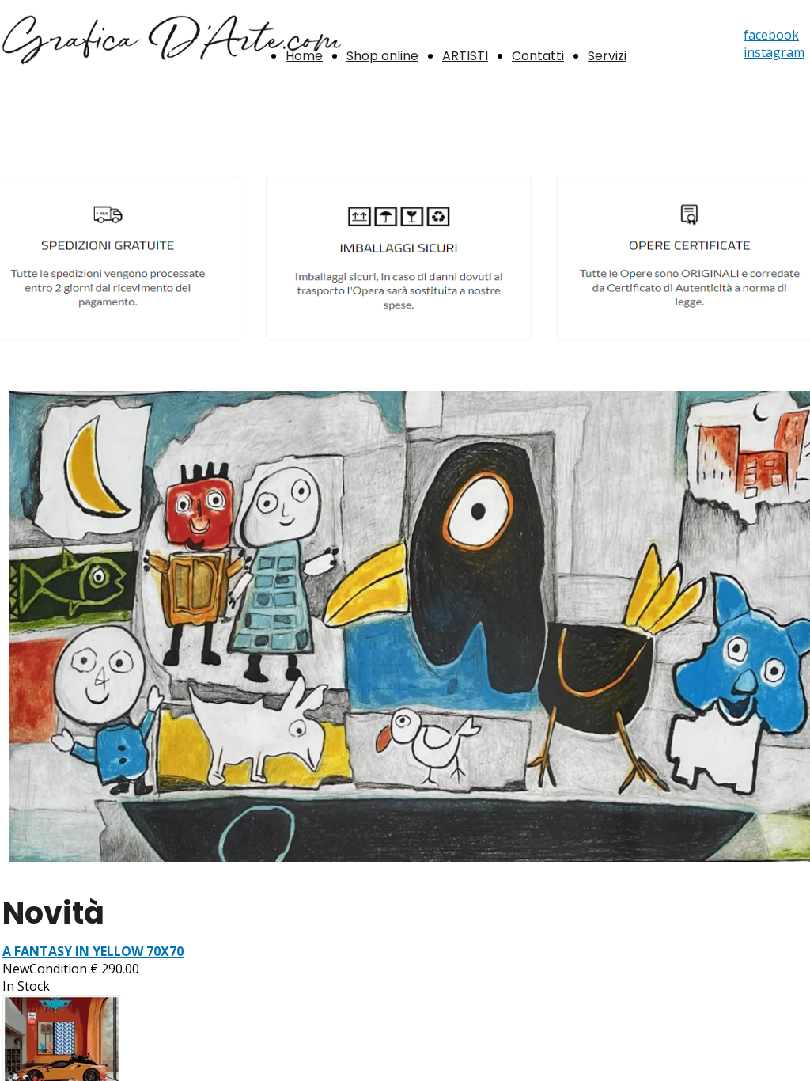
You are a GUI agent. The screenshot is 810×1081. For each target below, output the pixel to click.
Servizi (607, 56)
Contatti (538, 56)
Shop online (382, 56)
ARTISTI (465, 56)
